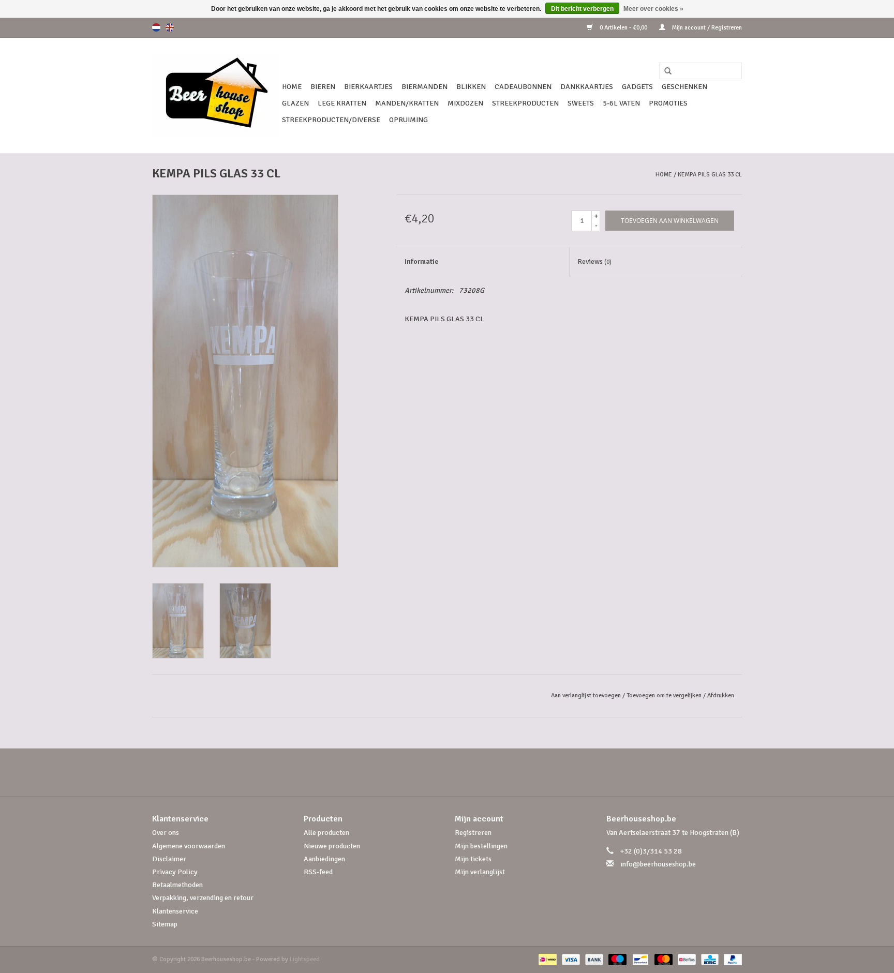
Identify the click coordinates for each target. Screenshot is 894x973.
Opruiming (408, 119)
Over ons (165, 832)
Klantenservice (175, 911)
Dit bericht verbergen (582, 8)
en (170, 27)
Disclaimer (169, 859)
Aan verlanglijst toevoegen (586, 695)
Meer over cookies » (653, 8)
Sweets (581, 103)
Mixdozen (465, 103)
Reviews (594, 261)
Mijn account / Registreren (706, 28)
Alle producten (326, 832)
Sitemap (164, 924)
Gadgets (637, 86)
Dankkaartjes (586, 86)
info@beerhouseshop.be (658, 864)
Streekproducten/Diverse (331, 119)
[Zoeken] (664, 71)
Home (292, 86)
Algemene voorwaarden (188, 846)
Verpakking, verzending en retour (203, 897)
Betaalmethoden (177, 884)
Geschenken (684, 86)
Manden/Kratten (407, 103)
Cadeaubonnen (523, 86)
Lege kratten (342, 103)
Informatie (422, 261)
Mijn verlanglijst (480, 871)
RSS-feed (318, 871)
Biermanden (424, 86)
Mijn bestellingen (481, 846)
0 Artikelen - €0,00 (623, 28)
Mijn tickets (473, 859)
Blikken (471, 86)
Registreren (473, 832)
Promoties (668, 103)
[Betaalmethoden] (546, 959)
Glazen (295, 103)
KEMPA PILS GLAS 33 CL (710, 174)
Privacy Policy (175, 871)
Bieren (322, 86)
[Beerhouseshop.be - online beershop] (215, 95)
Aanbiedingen (324, 859)
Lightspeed (305, 959)
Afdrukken (720, 695)
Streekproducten (525, 103)
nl (156, 27)
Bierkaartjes (368, 86)
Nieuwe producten (332, 846)
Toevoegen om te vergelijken (665, 695)
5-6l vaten (621, 103)
